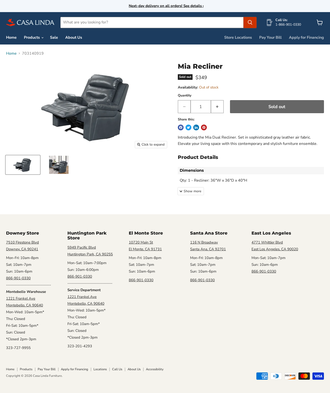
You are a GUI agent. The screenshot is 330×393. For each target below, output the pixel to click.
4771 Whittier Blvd (267, 242)
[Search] (250, 22)
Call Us (117, 369)
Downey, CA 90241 (22, 249)
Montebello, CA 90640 (24, 305)
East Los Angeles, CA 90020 (274, 249)
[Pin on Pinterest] (204, 127)
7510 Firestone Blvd (22, 242)
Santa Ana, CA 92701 (208, 249)
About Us (73, 37)
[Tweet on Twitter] (188, 127)
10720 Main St (141, 242)
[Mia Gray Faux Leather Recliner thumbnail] (23, 164)
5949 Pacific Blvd (81, 247)
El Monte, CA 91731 (145, 249)
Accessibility (155, 369)
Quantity (184, 95)
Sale (54, 37)
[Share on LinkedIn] (196, 127)
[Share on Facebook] (181, 127)
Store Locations (238, 37)
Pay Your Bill (270, 37)
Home (11, 37)
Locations (100, 369)
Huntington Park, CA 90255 (90, 254)
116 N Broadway (204, 242)
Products (32, 37)
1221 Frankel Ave (20, 298)
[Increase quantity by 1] (217, 106)
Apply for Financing (306, 37)
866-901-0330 (18, 278)
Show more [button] (192, 191)
